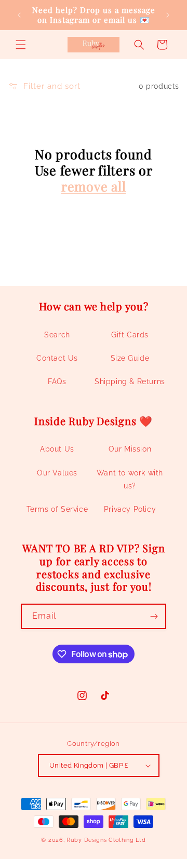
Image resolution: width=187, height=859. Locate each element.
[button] (20, 44)
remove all (93, 186)
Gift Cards (130, 335)
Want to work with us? (130, 479)
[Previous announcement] (19, 15)
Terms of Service (57, 509)
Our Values (57, 473)
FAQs (57, 381)
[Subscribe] (153, 616)
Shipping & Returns (130, 381)
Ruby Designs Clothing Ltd (106, 840)
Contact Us (57, 358)
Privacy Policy (130, 509)
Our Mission (130, 449)
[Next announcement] (167, 15)
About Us (57, 449)
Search (57, 335)
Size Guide (130, 358)
